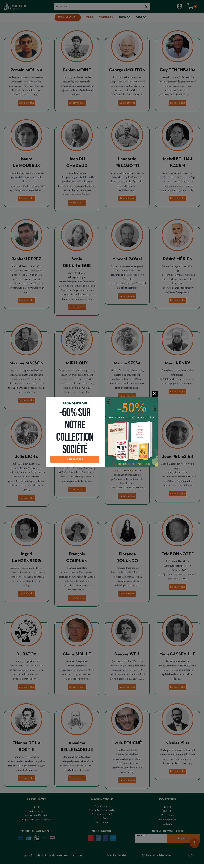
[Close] (155, 394)
